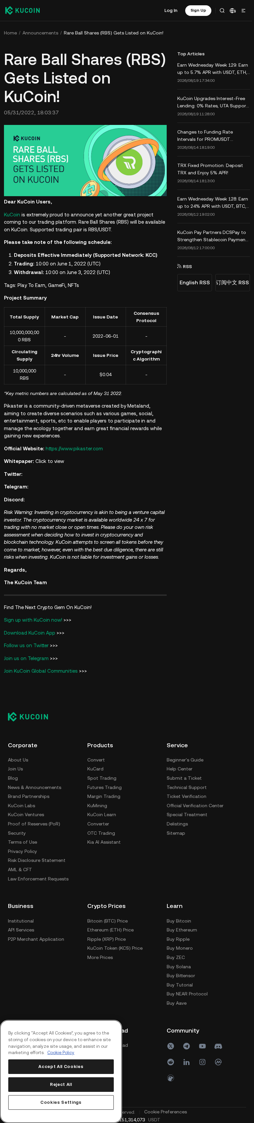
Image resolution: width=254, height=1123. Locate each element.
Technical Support (28, 947)
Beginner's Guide (26, 920)
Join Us (15, 768)
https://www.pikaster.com (74, 447)
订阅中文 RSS (230, 282)
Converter (98, 822)
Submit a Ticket (25, 938)
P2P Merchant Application (115, 938)
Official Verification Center (36, 965)
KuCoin (12, 213)
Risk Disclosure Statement (36, 859)
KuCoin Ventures (26, 813)
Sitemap (17, 993)
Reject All (61, 1084)
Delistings (18, 983)
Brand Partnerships (28, 795)
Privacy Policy (22, 850)
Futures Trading (104, 786)
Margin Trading (103, 795)
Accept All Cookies (60, 1066)
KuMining (97, 804)
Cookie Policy (60, 1052)
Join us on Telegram (26, 657)
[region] (60, 1071)
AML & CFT (20, 868)
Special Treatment (28, 975)
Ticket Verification (28, 956)
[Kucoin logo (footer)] (31, 716)
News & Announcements (34, 786)
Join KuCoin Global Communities (41, 670)
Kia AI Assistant (104, 841)
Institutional (100, 920)
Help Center (21, 929)
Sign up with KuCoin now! (33, 619)
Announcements (40, 32)
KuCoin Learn (101, 813)
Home (10, 32)
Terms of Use (22, 841)
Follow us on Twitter (26, 644)
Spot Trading (101, 777)
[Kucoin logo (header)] (22, 10)
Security (17, 832)
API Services (100, 929)
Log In (168, 10)
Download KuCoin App (30, 632)
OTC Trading (101, 832)
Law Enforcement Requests (38, 877)
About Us (18, 758)
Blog (13, 777)
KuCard (95, 768)
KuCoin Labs (21, 804)
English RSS (193, 282)
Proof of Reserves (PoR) (34, 822)
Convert (96, 758)
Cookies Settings (60, 1102)
